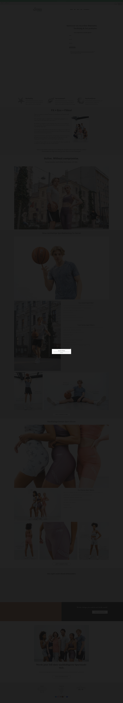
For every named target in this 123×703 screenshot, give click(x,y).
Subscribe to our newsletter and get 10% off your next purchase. (61, 352)
